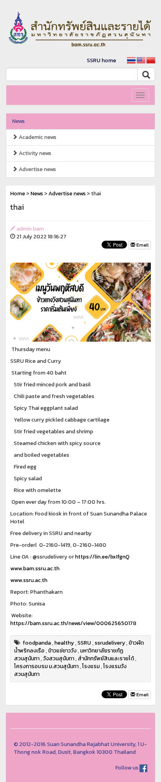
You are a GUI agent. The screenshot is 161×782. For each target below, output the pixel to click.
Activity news (34, 153)
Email (141, 245)
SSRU (84, 643)
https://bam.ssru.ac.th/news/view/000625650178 (73, 623)
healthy (64, 643)
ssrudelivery (110, 643)
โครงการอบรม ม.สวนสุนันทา (46, 666)
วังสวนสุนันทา (58, 658)
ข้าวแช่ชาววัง (62, 651)
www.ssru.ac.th (28, 580)
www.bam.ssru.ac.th (34, 568)
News (18, 121)
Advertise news (37, 169)
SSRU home (101, 60)
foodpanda (37, 643)
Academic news (37, 137)
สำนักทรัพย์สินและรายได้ (106, 658)
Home (17, 193)
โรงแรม (91, 666)
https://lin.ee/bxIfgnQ (102, 557)
